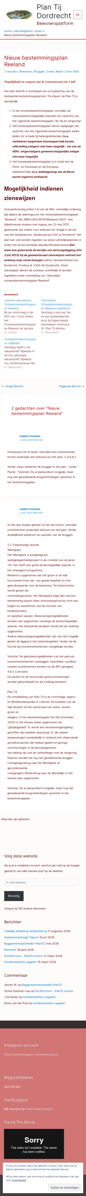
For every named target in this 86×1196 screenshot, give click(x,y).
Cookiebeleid (18, 1180)
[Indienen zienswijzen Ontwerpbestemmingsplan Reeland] (22, 316)
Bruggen (39, 71)
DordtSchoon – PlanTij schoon (23, 956)
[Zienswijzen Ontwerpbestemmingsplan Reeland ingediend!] (59, 316)
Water (59, 71)
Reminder (10, 949)
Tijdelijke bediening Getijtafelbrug (25, 931)
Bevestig (13, 895)
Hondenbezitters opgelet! (20, 962)
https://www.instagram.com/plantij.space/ (31, 1054)
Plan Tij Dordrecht (54, 11)
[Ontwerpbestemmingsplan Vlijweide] (22, 353)
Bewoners (26, 71)
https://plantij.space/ (39, 1108)
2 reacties (10, 71)
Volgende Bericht (71, 386)
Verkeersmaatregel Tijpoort (21, 937)
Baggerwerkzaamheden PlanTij (24, 943)
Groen (50, 71)
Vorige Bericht (12, 386)
